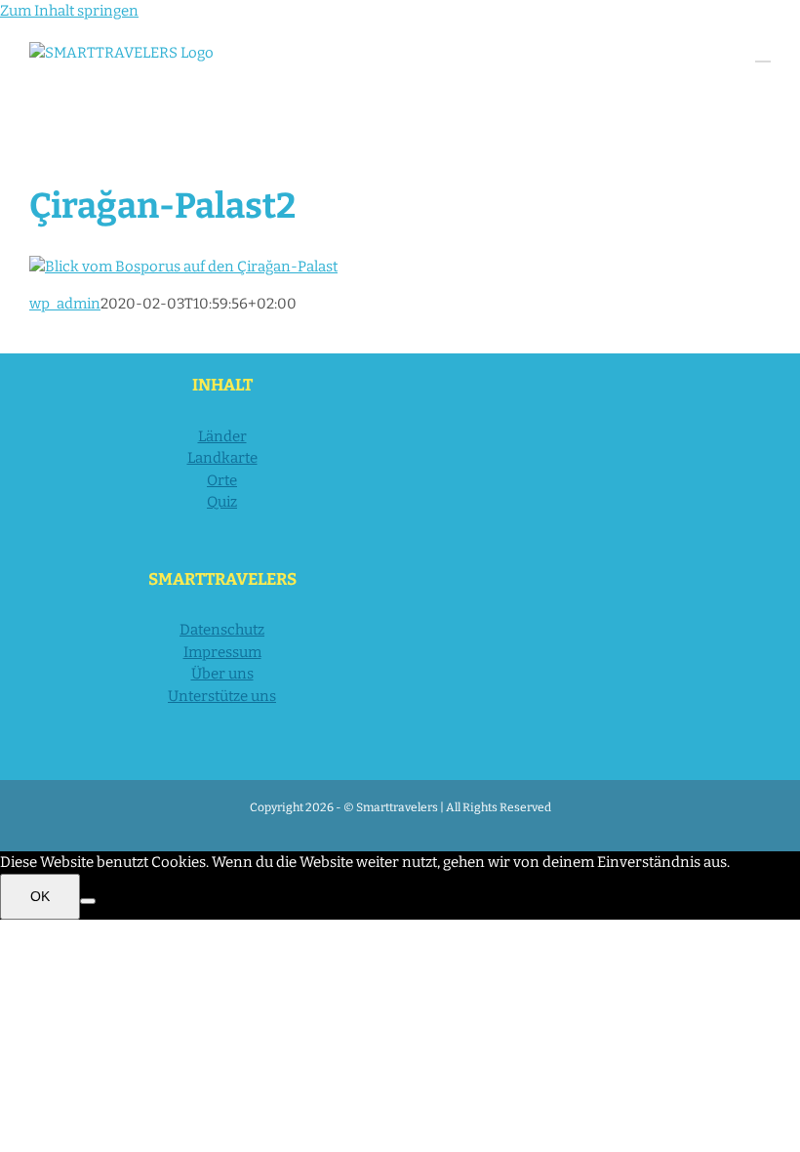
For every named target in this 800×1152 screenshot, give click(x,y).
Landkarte (222, 458)
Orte (222, 480)
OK (40, 896)
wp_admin (64, 303)
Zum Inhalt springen (69, 11)
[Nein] (88, 901)
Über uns (222, 673)
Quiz (222, 502)
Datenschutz (222, 629)
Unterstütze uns (222, 696)
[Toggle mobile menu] (763, 52)
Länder (222, 436)
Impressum (222, 652)
